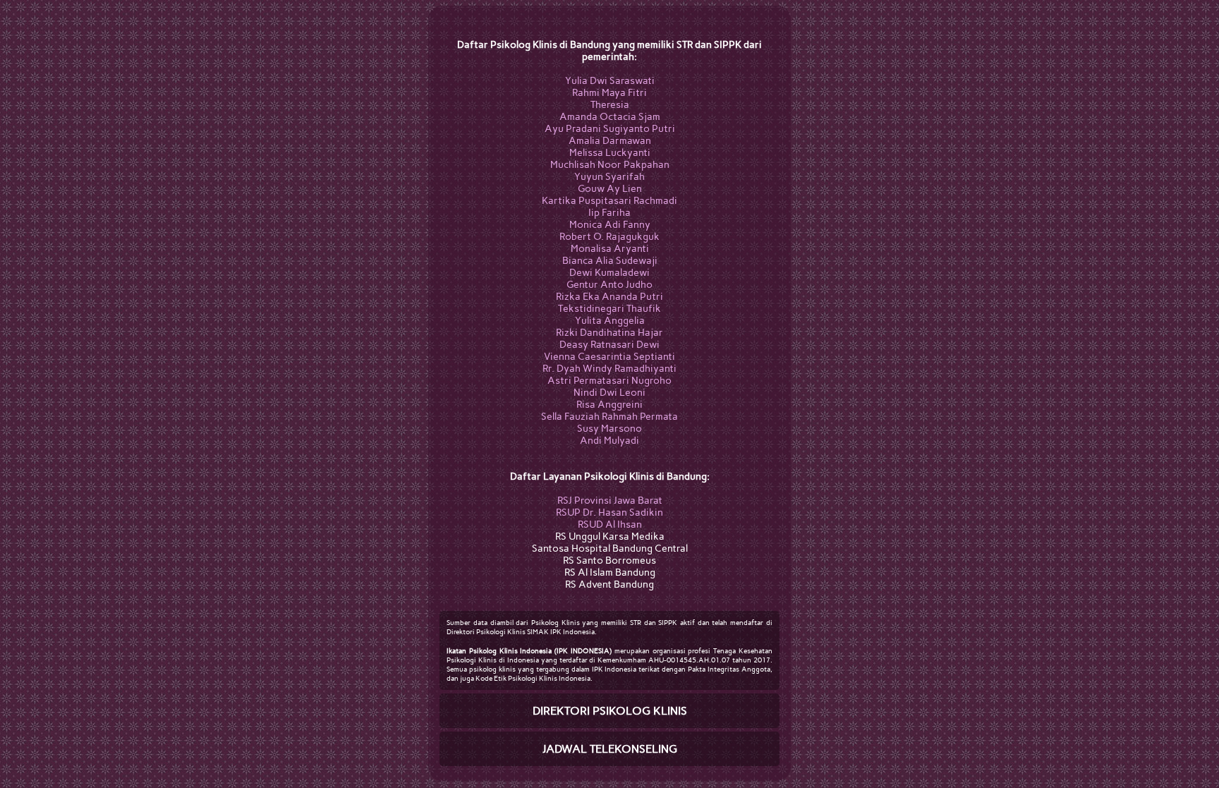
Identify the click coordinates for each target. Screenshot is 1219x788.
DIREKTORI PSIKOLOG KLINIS (610, 710)
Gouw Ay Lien (610, 189)
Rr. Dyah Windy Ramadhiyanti (609, 369)
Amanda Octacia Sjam (609, 117)
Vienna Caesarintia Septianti (609, 357)
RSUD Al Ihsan (610, 525)
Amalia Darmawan (610, 141)
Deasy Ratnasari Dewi (609, 345)
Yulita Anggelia (610, 321)
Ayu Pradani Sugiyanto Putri (610, 129)
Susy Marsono (609, 429)
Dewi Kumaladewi (609, 273)
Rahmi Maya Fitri (609, 93)
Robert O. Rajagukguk (609, 237)
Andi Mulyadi (609, 441)
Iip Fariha (609, 213)
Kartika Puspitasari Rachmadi (609, 201)
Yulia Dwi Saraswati (610, 81)
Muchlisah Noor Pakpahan (609, 165)
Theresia (609, 105)
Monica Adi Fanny (609, 225)
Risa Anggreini (609, 405)
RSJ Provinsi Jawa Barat (609, 501)
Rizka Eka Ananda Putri (609, 297)
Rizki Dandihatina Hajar (609, 333)
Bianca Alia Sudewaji (609, 261)
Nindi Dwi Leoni (609, 393)
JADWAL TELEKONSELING (609, 749)
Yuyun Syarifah (609, 177)
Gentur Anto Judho (609, 285)
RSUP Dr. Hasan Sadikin (609, 513)
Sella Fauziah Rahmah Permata (609, 417)
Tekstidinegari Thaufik (609, 309)
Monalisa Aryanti (610, 249)
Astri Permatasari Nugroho (609, 381)
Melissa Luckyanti (609, 153)
